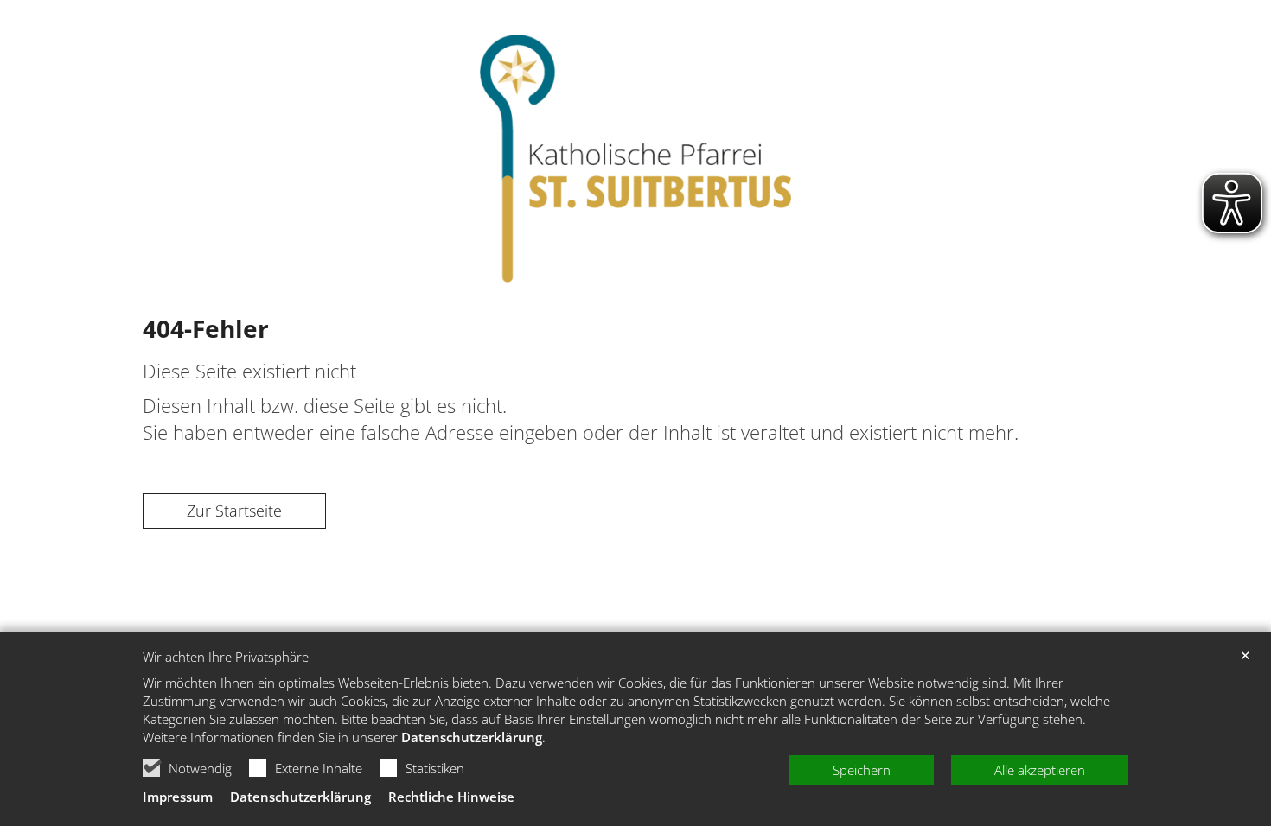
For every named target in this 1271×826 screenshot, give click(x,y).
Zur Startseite (234, 510)
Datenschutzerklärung (471, 737)
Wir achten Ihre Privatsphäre (226, 657)
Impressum (178, 796)
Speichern (862, 769)
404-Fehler (206, 328)
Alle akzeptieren (1039, 769)
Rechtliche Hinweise (451, 796)
